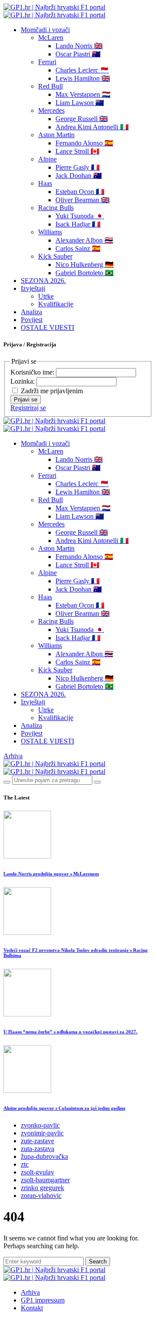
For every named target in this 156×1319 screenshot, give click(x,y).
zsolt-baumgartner (45, 1180)
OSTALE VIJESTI (47, 327)
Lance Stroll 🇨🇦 (77, 151)
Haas (45, 183)
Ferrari (47, 62)
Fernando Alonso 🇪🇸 (84, 143)
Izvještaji (33, 288)
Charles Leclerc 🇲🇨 (82, 70)
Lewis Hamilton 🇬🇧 (82, 78)
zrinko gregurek (42, 1187)
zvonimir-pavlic (42, 1133)
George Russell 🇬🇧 (81, 118)
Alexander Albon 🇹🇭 (84, 240)
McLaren (50, 37)
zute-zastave (37, 1141)
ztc (25, 1164)
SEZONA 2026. (43, 280)
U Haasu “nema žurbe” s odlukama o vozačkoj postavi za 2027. (70, 1031)
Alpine (47, 159)
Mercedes (51, 110)
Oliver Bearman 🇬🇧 (82, 200)
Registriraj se (28, 407)
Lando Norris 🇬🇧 (79, 45)
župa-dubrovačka (44, 1156)
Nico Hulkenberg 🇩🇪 (84, 264)
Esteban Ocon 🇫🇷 (79, 191)
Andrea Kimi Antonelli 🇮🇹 (92, 127)
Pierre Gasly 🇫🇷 (77, 167)
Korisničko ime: (33, 372)
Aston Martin (56, 134)
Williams (50, 232)
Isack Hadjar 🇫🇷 (78, 224)
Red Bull (50, 86)
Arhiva (13, 756)
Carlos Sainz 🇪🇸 (78, 248)
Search (98, 1261)
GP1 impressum (43, 1300)
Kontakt (32, 1308)
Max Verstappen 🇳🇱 (82, 94)
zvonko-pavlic (40, 1125)
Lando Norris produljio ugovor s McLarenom (51, 873)
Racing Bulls (56, 207)
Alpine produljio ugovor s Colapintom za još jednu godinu (64, 1108)
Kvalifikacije (55, 304)
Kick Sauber (55, 256)
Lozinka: (23, 381)
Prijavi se (25, 399)
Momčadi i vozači (45, 29)
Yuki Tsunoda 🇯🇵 (79, 216)
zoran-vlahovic (41, 1195)
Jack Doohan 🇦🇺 (78, 175)
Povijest (31, 319)
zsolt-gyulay (37, 1172)
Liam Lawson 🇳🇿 (79, 102)
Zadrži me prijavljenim (52, 391)
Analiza (31, 312)
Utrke (46, 296)
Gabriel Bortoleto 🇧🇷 (84, 272)
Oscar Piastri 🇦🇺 (78, 54)
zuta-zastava (37, 1148)
